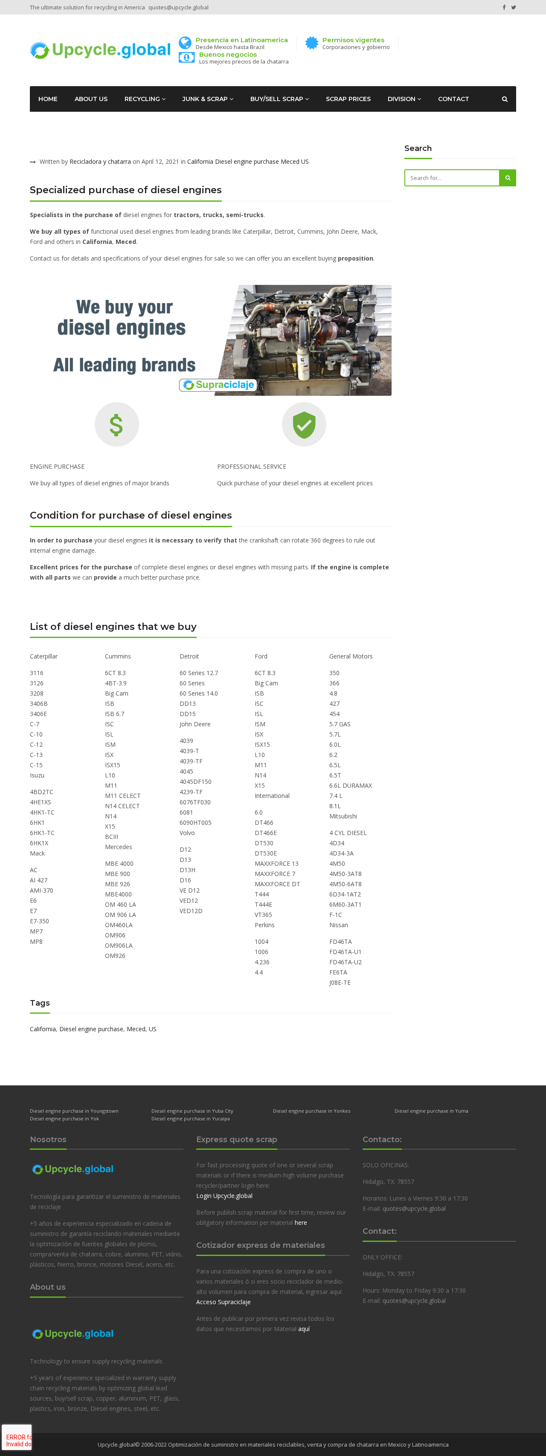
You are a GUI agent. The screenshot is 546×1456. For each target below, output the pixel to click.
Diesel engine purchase (247, 161)
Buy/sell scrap (277, 99)
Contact (453, 99)
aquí (304, 1329)
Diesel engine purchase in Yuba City (192, 1110)
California (200, 161)
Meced (290, 161)
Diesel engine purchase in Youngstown (74, 1110)
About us (91, 99)
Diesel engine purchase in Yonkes (311, 1110)
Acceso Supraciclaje (223, 1302)
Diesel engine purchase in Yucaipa (190, 1118)
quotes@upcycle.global (178, 7)
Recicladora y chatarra (100, 161)
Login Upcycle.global (224, 1196)
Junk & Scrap (206, 99)
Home (48, 99)
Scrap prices (348, 99)
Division (402, 99)
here (301, 1222)
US (305, 161)
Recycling (143, 99)
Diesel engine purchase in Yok (64, 1118)
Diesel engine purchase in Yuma (431, 1110)
